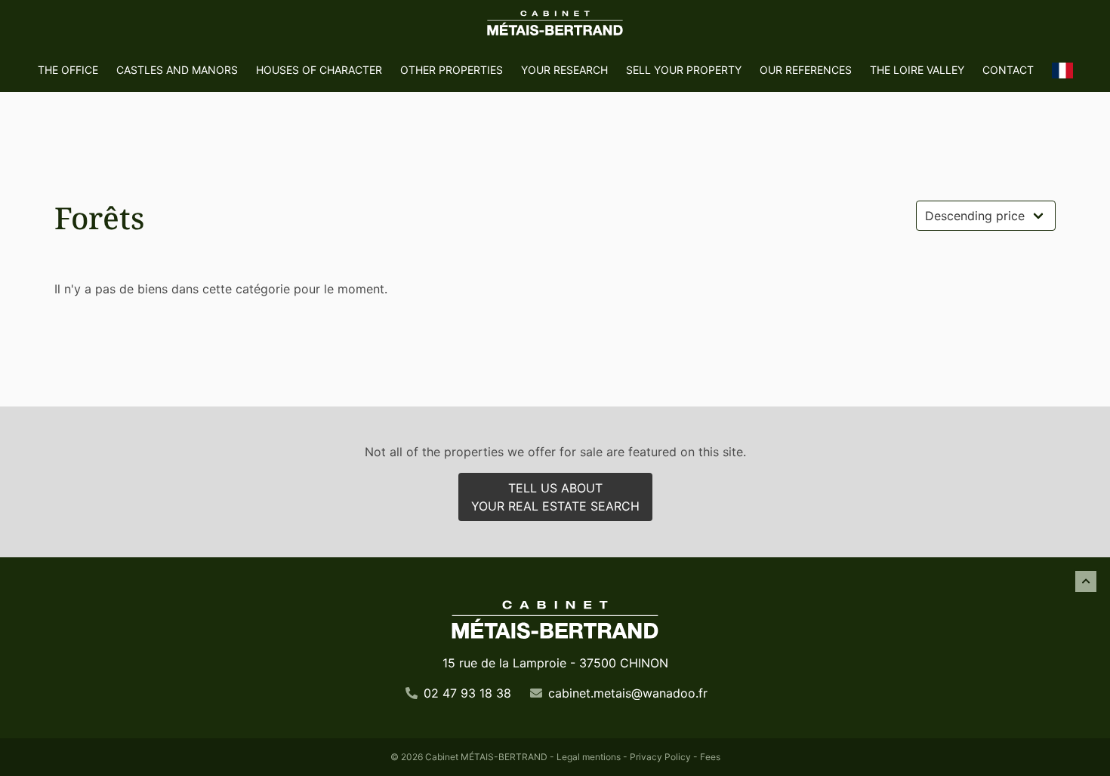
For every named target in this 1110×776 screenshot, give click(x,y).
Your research (564, 69)
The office (68, 69)
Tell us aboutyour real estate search (555, 497)
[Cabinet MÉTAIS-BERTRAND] (555, 24)
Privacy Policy (660, 756)
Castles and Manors (177, 69)
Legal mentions (589, 756)
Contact (1008, 69)
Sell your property (684, 69)
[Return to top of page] (1086, 581)
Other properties (451, 69)
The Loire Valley (917, 69)
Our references (806, 69)
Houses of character (319, 69)
